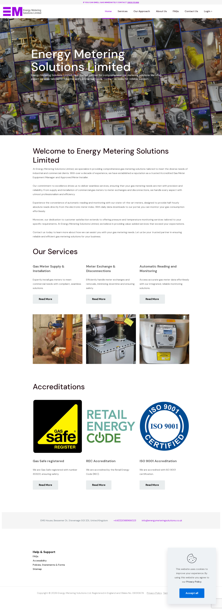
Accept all (192, 593)
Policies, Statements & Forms (49, 564)
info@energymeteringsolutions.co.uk (162, 520)
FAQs (35, 556)
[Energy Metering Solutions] (22, 11)
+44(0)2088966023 (125, 520)
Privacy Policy (154, 593)
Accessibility (40, 560)
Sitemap (37, 569)
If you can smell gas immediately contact (111, 2)
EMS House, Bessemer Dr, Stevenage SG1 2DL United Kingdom (74, 520)
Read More (45, 299)
